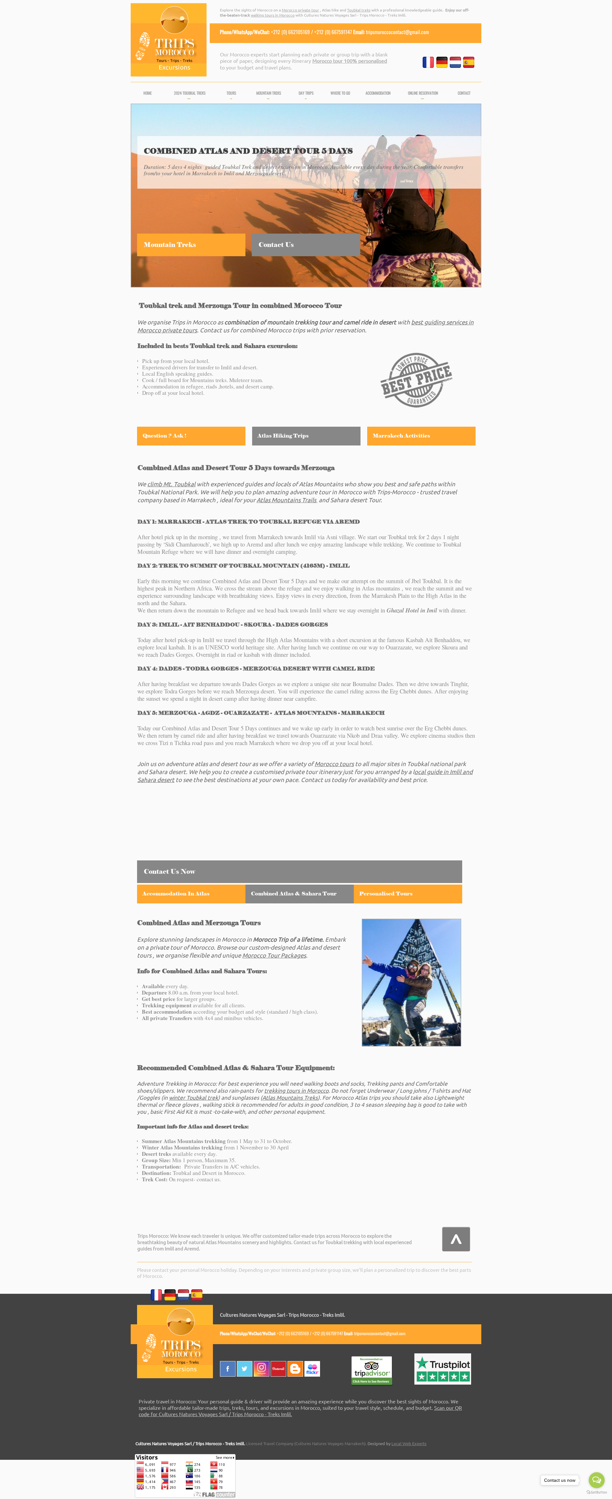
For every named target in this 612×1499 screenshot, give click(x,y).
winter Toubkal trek (193, 1097)
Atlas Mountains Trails (286, 499)
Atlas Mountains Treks (290, 1097)
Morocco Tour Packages (274, 955)
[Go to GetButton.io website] (596, 1492)
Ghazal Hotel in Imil (412, 610)
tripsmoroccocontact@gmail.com (397, 32)
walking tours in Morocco (273, 15)
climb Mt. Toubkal (171, 484)
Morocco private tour (300, 9)
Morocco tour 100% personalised (349, 60)
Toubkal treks (358, 9)
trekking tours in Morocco (296, 1090)
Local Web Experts (408, 1443)
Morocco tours (334, 763)
